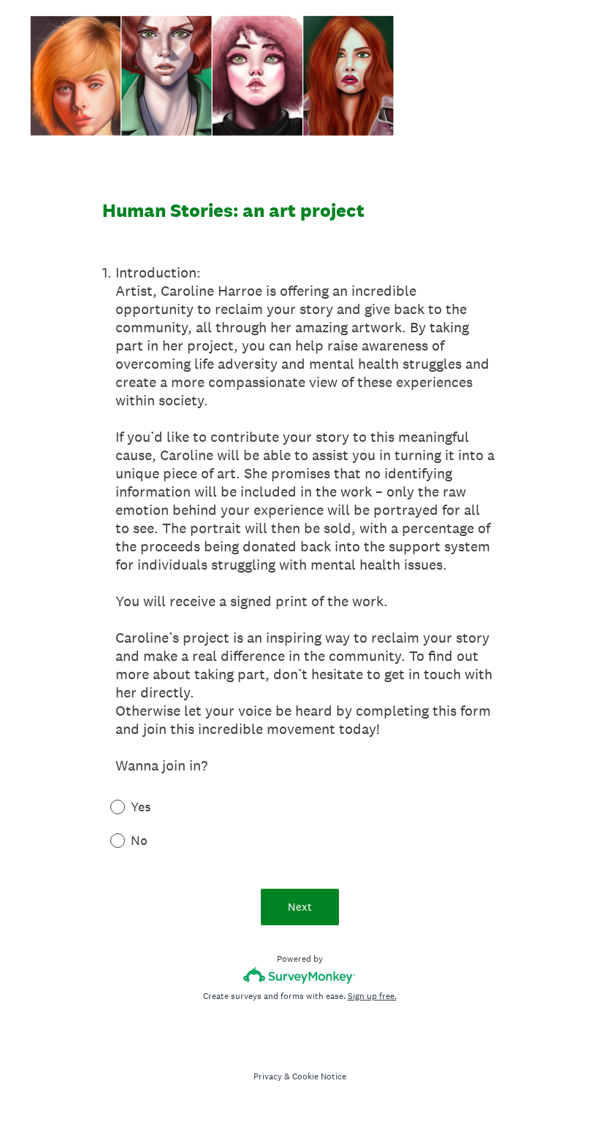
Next (300, 907)
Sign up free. (372, 996)
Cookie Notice (319, 1076)
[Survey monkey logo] (299, 975)
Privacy (267, 1076)
